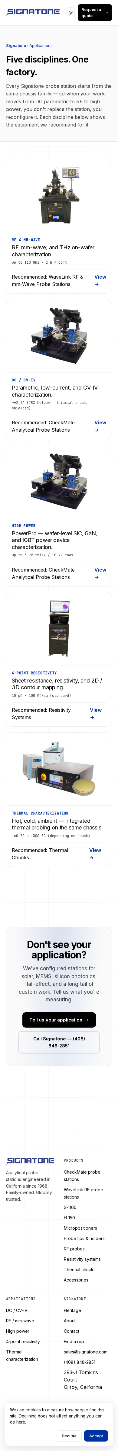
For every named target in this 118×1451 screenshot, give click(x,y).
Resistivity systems (82, 1259)
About (70, 1320)
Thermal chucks (80, 1269)
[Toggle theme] (71, 12)
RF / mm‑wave (20, 1320)
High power (17, 1331)
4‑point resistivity (23, 1341)
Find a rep (74, 1341)
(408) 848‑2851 (79, 1362)
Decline (69, 1435)
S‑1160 (70, 1207)
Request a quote (91, 12)
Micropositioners (80, 1228)
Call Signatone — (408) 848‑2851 (59, 1042)
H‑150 (69, 1217)
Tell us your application (55, 1020)
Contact (71, 1331)
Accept (96, 1435)
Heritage (72, 1310)
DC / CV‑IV (17, 1310)
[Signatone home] (33, 12)
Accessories (76, 1279)
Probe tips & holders (84, 1238)
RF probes (74, 1248)
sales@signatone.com (85, 1351)
